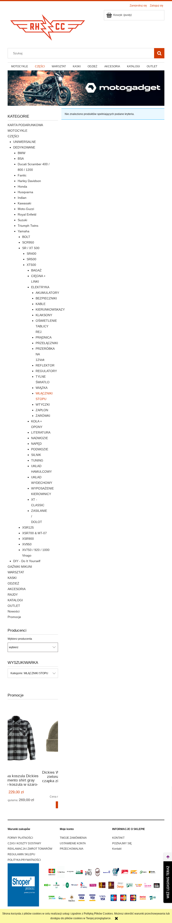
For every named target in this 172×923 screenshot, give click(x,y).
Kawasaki (24, 203)
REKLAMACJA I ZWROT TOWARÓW (30, 848)
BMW (21, 153)
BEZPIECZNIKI (46, 298)
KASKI (12, 578)
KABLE (40, 304)
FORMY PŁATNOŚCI (20, 837)
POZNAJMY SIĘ (122, 843)
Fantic (22, 175)
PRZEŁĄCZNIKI (47, 343)
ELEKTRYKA (40, 287)
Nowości (13, 611)
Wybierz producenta (20, 638)
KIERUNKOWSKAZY (50, 309)
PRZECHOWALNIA (71, 848)
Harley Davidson (29, 181)
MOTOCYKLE (17, 130)
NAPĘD (36, 443)
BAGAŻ (36, 270)
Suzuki (22, 220)
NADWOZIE (39, 438)
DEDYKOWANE (24, 147)
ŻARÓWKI (43, 415)
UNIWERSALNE (24, 142)
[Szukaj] (159, 53)
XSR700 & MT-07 (34, 533)
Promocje (14, 617)
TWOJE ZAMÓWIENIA (73, 837)
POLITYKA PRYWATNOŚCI (24, 860)
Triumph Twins (28, 225)
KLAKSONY (44, 315)
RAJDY (13, 594)
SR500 (31, 259)
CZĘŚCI (13, 136)
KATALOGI (15, 600)
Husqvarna (25, 192)
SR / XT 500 (30, 248)
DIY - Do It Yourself (26, 561)
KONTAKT (118, 837)
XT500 (31, 265)
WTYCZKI (43, 404)
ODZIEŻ (13, 583)
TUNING (37, 460)
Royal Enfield (27, 214)
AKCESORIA (17, 589)
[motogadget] (86, 87)
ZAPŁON (42, 410)
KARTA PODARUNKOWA (25, 125)
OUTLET (14, 606)
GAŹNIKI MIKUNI (20, 566)
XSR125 (28, 527)
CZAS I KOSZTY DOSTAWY (24, 843)
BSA (21, 158)
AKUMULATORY (47, 292)
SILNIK (36, 455)
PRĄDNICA (44, 337)
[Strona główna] (48, 26)
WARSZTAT (16, 572)
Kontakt (116, 848)
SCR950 (28, 242)
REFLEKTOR (45, 365)
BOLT (26, 237)
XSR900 (28, 538)
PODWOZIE (39, 449)
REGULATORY (46, 371)
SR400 (31, 253)
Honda (22, 186)
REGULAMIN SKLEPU (21, 854)
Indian (22, 197)
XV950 (27, 544)
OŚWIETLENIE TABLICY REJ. (46, 326)
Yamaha (23, 231)
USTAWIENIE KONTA (73, 843)
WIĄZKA (41, 388)
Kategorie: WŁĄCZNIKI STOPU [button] (29, 673)
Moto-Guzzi (26, 209)
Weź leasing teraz (168, 882)
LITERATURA (40, 432)
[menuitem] (19, 66)
